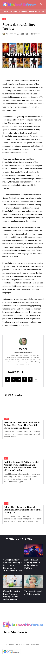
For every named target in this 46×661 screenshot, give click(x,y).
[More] (35, 379)
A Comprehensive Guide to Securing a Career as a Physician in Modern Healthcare (12, 565)
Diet (6, 458)
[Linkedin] (18, 379)
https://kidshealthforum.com (23, 352)
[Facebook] (7, 379)
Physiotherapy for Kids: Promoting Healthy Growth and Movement (11, 595)
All (4, 19)
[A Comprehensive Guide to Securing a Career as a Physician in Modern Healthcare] (12, 550)
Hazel (11, 34)
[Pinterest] (24, 379)
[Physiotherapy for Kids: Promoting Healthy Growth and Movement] (12, 581)
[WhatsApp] (30, 379)
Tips (6, 503)
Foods (6, 419)
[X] (13, 379)
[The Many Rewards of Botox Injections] (33, 581)
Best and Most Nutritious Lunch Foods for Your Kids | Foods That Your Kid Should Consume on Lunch (22, 425)
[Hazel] (4, 34)
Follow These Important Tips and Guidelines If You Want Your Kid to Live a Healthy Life (22, 510)
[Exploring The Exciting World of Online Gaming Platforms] (33, 550)
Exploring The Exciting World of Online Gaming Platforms (32, 563)
